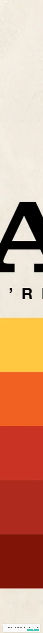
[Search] (39, 1)
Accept (30, 630)
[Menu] (41, 1)
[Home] (4, 1)
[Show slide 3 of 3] (40, 631)
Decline (36, 630)
